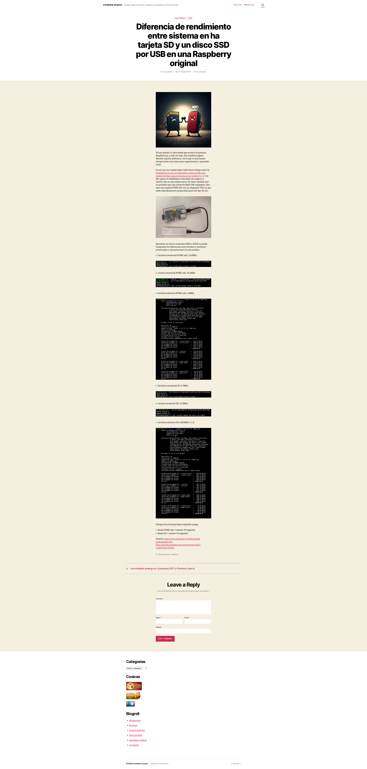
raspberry (174, 554)
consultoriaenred (137, 730)
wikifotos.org (249, 5)
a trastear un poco (112, 5)
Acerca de (237, 5)
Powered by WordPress (159, 764)
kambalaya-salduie (138, 740)
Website (158, 627)
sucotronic (169, 72)
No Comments (201, 72)
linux (190, 18)
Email (186, 618)
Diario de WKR (135, 735)
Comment (160, 599)
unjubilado (134, 745)
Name (158, 618)
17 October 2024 (184, 72)
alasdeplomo (135, 720)
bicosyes (133, 725)
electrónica (180, 18)
